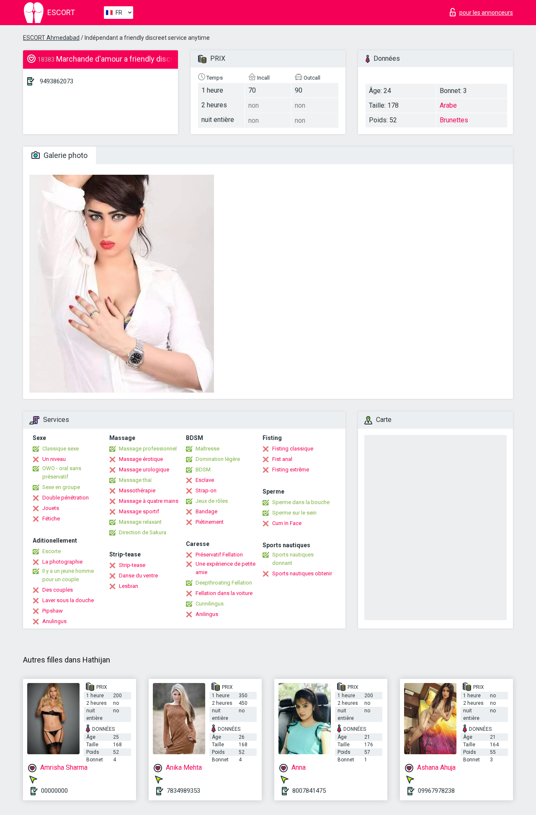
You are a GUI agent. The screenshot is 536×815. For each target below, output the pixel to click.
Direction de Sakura (142, 532)
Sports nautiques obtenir (302, 573)
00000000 (54, 790)
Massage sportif (139, 511)
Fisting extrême (290, 469)
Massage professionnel (148, 448)
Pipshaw (52, 611)
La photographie (62, 562)
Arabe (448, 105)
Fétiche (51, 518)
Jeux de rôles (212, 501)
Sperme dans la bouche (301, 502)
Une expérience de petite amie (225, 568)
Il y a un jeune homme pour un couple (68, 575)
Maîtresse (207, 448)
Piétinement (210, 522)
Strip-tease (132, 565)
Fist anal (282, 459)
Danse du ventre (138, 575)
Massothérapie (137, 490)
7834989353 (183, 790)
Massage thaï (135, 480)
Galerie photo (65, 155)
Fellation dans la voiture (224, 593)
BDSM (203, 469)
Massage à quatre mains (148, 501)
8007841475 (309, 790)
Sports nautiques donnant (293, 558)
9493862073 (56, 81)
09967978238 (436, 790)
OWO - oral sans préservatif (61, 472)
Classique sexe (60, 448)
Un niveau (54, 459)
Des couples (57, 590)
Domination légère (218, 459)
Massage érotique (141, 459)
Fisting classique (292, 448)
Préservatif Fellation (219, 554)
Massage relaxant (140, 522)
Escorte (51, 551)
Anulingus (54, 621)
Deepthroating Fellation (224, 583)
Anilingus (207, 614)
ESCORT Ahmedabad (51, 37)
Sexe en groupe (61, 487)
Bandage (206, 511)
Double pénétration (65, 497)
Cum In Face (287, 523)
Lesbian (128, 586)
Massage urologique (144, 469)
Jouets (50, 508)
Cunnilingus (210, 603)
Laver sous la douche (68, 600)
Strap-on (206, 490)
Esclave (205, 480)
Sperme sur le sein (294, 513)
